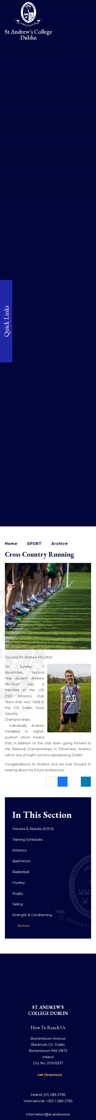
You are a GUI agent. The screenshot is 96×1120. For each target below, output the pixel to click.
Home (11, 543)
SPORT (34, 543)
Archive (59, 543)
